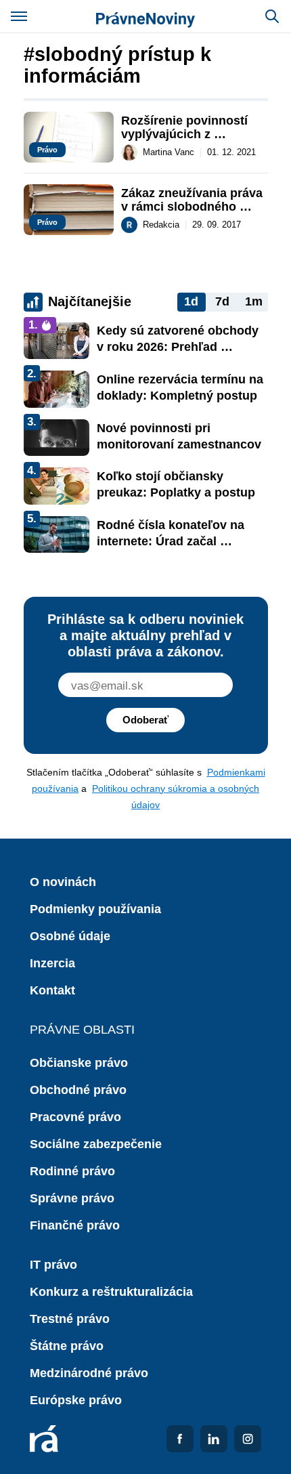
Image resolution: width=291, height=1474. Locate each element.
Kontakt (52, 990)
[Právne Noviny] (145, 16)
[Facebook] (180, 1438)
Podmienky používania (95, 909)
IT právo (53, 1264)
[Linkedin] (213, 1438)
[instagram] (247, 1438)
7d (222, 301)
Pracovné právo (75, 1117)
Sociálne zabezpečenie (96, 1144)
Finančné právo (75, 1225)
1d (191, 301)
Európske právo (76, 1400)
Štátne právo (67, 1346)
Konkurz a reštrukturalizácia (111, 1292)
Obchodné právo (78, 1090)
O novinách (63, 882)
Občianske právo (79, 1063)
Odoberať (145, 719)
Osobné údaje (70, 936)
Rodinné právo (72, 1171)
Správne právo (72, 1198)
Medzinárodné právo (89, 1373)
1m (254, 301)
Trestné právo (70, 1319)
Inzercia (52, 963)
